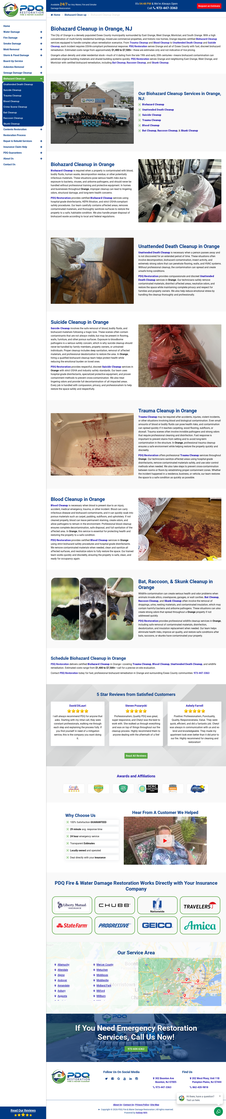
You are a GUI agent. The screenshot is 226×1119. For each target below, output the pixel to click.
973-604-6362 (136, 1049)
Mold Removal (11, 49)
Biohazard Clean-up (75, 14)
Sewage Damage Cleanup (17, 72)
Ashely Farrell (194, 705)
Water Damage (11, 31)
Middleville (103, 980)
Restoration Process (14, 135)
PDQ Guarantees (12, 152)
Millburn (101, 995)
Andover (62, 980)
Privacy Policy (142, 1104)
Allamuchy (63, 964)
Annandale (63, 985)
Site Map (154, 1104)
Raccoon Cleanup (136, 62)
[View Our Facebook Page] (112, 1078)
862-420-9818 (200, 1087)
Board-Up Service (13, 61)
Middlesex (102, 975)
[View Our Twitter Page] (106, 1078)
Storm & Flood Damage (16, 55)
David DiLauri (77, 705)
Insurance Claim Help (15, 146)
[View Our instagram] (136, 1078)
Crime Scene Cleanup (15, 106)
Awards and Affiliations (136, 776)
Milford (101, 990)
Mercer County (105, 964)
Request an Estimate (209, 6)
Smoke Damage (12, 43)
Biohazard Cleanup (206, 39)
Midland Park (104, 985)
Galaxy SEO (141, 1112)
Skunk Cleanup (160, 62)
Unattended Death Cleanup (187, 42)
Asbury (61, 990)
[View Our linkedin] (130, 1078)
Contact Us (128, 1104)
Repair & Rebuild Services (17, 141)
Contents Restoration (15, 129)
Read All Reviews (136, 755)
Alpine (61, 975)
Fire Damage (10, 37)
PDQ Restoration (138, 46)
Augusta (62, 995)
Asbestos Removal (13, 66)
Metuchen (102, 969)
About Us (117, 1104)
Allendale (63, 969)
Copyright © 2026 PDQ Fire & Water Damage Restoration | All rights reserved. (137, 1109)
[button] (41, 32)
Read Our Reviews (23, 1110)
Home (56, 14)
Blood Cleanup (161, 42)
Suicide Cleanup (12, 90)
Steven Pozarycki (136, 705)
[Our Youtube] (124, 1078)
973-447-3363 (167, 8)
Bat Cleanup (119, 62)
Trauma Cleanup (139, 42)
